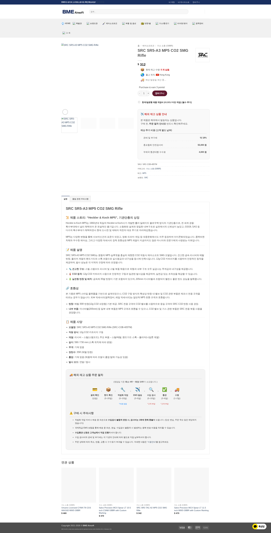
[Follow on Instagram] (203, 2)
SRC (146, 178)
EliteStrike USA (99, 529)
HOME (68, 23)
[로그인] (201, 11)
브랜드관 (94, 23)
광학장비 (199, 23)
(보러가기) (100, 2)
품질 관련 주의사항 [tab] (80, 199)
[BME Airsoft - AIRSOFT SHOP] (73, 11)
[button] (208, 11)
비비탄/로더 (182, 23)
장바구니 (196, 2)
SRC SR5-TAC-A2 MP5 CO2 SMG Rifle (151, 509)
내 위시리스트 (183, 2)
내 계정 (172, 2)
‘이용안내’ (151, 442)
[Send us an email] (205, 2)
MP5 (144, 173)
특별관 (79, 23)
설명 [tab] (65, 199)
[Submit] (185, 11)
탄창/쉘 (148, 23)
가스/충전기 (164, 23)
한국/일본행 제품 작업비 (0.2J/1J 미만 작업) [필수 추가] (166, 102)
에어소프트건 (111, 23)
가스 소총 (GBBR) (165, 46)
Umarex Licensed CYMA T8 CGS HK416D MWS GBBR (76, 509)
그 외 (68, 33)
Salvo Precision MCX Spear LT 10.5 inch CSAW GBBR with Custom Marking (115, 510)
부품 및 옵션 (131, 23)
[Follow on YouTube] (208, 2)
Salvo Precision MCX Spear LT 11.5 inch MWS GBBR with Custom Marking (191, 509)
